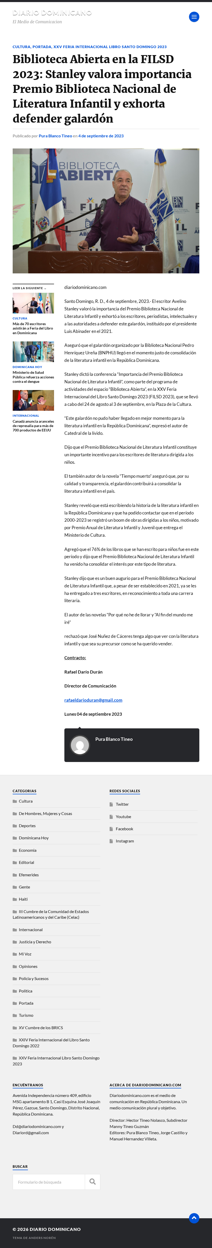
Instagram (125, 840)
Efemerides (29, 874)
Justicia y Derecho (35, 941)
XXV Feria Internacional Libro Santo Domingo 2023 (110, 46)
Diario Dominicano (52, 12)
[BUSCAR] (92, 1182)
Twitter (122, 804)
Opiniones (28, 966)
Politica (25, 990)
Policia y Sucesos (34, 978)
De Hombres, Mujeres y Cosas (45, 813)
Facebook (124, 828)
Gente (24, 886)
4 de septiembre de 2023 (101, 135)
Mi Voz (25, 953)
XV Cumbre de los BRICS (41, 1027)
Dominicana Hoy (34, 837)
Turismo (26, 1015)
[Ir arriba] (194, 1218)
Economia (27, 850)
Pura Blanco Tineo (55, 135)
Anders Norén (42, 1238)
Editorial (26, 862)
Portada (42, 46)
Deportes (27, 825)
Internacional (31, 929)
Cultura (22, 46)
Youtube (123, 816)
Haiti (23, 898)
